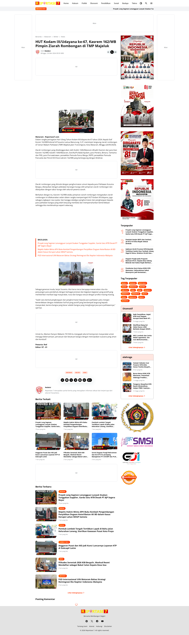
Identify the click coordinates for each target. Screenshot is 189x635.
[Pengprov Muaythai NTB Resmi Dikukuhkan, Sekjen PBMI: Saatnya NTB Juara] (127, 387)
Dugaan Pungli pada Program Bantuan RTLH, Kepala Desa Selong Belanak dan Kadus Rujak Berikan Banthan (139, 261)
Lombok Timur (64, 542)
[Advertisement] (76, 92)
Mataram (69, 372)
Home (66, 3)
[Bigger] (115, 52)
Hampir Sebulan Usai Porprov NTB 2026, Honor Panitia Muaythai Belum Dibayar (142, 365)
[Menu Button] (151, 3)
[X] (71, 380)
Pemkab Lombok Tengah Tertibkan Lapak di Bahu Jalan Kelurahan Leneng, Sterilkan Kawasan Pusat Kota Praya (103, 424)
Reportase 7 (90, 630)
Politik (84, 3)
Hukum (75, 3)
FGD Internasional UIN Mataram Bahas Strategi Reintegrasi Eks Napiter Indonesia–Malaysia (75, 255)
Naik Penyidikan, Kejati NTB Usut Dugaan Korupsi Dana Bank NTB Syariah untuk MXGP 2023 (142, 316)
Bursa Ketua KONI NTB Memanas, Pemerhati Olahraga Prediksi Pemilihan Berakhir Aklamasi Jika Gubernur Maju (142, 376)
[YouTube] (102, 621)
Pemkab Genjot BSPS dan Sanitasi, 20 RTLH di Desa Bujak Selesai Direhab (138, 242)
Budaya (125, 3)
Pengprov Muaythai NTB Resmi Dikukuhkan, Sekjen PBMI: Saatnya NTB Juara (142, 386)
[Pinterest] (80, 380)
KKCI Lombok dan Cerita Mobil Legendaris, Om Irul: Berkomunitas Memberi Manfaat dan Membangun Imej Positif (142, 338)
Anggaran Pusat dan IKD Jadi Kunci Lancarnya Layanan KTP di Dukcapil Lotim (47, 455)
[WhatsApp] (84, 380)
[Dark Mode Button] (141, 3)
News (85, 372)
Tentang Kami (82, 626)
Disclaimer (108, 626)
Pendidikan (105, 3)
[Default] (112, 52)
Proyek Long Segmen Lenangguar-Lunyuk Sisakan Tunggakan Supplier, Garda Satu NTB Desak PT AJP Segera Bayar (140, 9)
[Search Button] (146, 3)
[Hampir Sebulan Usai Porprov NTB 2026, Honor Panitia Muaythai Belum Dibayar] (127, 366)
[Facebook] (67, 380)
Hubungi (99, 626)
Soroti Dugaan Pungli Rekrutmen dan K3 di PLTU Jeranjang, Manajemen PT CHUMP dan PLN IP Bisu (104, 455)
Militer (77, 372)
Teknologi (136, 3)
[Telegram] (75, 380)
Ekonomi (94, 3)
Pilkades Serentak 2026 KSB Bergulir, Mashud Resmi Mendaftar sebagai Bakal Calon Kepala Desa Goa (75, 455)
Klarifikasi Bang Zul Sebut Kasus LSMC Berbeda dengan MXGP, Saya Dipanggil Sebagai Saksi (142, 327)
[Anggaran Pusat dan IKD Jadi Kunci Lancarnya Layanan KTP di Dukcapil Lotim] (48, 441)
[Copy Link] (62, 380)
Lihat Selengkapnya (75, 593)
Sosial (116, 3)
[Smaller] (108, 52)
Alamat (91, 626)
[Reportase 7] (47, 3)
